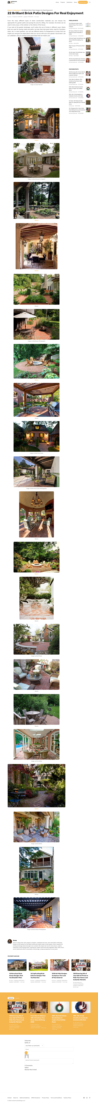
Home (9, 10)
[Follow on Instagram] (87, 1097)
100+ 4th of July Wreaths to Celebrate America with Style (76, 95)
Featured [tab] (11, 998)
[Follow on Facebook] (84, 1097)
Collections (16, 10)
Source (36, 140)
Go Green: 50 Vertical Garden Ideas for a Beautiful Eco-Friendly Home (77, 102)
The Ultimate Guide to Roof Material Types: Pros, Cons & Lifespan (75, 25)
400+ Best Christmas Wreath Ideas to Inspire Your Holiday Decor (76, 88)
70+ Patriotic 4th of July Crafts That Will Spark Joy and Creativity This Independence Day (77, 110)
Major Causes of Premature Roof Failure (77, 46)
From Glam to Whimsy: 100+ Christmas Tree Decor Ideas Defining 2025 (75, 81)
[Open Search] (89, 2)
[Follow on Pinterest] (89, 1097)
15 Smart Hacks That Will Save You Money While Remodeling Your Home (77, 40)
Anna (10, 16)
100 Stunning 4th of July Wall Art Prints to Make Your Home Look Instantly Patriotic (77, 73)
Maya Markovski (78, 982)
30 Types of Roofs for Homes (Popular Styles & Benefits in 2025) (76, 32)
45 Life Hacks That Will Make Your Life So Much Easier (77, 53)
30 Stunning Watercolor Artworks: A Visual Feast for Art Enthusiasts (77, 59)
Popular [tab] (17, 998)
